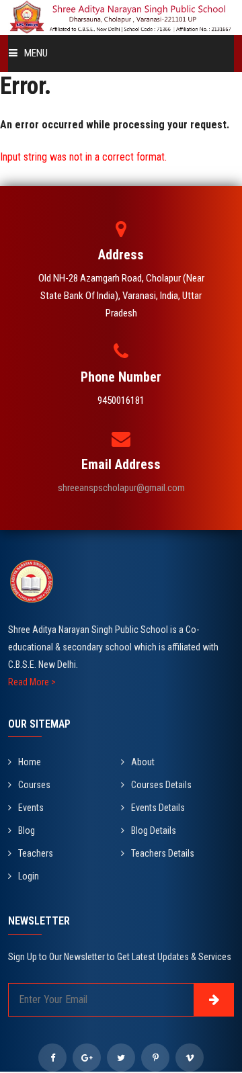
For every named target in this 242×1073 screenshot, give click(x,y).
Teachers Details (162, 853)
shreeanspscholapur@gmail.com (121, 488)
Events (31, 807)
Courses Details (161, 784)
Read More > (32, 682)
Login (28, 876)
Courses (34, 784)
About (143, 762)
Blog (26, 830)
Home (29, 762)
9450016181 (121, 400)
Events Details (158, 807)
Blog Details (153, 830)
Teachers (35, 853)
